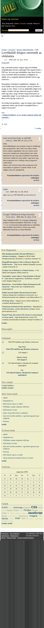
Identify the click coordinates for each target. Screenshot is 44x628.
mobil (40, 516)
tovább (4, 424)
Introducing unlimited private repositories (16, 306)
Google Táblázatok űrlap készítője (19, 214)
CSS (34, 507)
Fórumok (23, 23)
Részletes (5, 30)
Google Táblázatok (30, 220)
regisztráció (15, 19)
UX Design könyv (8, 301)
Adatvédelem (5, 535)
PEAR (12, 519)
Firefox (27, 510)
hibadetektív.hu (8, 401)
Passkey (6, 421)
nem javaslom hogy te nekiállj (17, 138)
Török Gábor (10, 217)
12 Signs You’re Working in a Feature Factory (18, 270)
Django (10, 510)
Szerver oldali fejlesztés (25, 50)
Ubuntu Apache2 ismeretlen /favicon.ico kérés (18, 458)
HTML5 (12, 513)
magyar (33, 515)
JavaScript (35, 512)
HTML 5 (5, 513)
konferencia (23, 516)
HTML (40, 510)
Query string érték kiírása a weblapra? (15, 413)
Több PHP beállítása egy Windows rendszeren (22, 349)
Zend (11, 521)
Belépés (4, 19)
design (4, 510)
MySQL (5, 518)
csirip (39, 128)
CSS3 (40, 508)
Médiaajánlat (14, 535)
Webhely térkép (11, 538)
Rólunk (3, 538)
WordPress (5, 521)
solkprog (9, 140)
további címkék (7, 523)
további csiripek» (8, 388)
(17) (40, 297)
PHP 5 (24, 519)
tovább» (4, 323)
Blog (3, 23)
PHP (36, 50)
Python (31, 519)
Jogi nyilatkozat (14, 533)
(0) (40, 259)
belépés (36, 175)
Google (35, 510)
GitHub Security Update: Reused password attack (19, 293)
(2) (16, 267)
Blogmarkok (10, 23)
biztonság (18, 507)
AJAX (5, 507)
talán (5, 189)
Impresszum (5, 533)
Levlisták (29, 23)
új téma (36, 180)
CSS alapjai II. (22, 360)
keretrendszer (12, 516)
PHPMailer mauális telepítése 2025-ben (16, 407)
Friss (13, 26)
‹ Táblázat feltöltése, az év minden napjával (17, 115)
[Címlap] (9, 6)
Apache (10, 508)
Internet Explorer (21, 513)
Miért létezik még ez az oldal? (13, 404)
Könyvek (8, 26)
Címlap (4, 50)
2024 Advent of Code (10, 410)
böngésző (27, 508)
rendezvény (38, 519)
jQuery (4, 516)
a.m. (5, 60)
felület (21, 510)
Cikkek (16, 23)
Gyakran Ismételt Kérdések (25, 538)
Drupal (16, 510)
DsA (7, 192)
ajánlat (5, 398)
